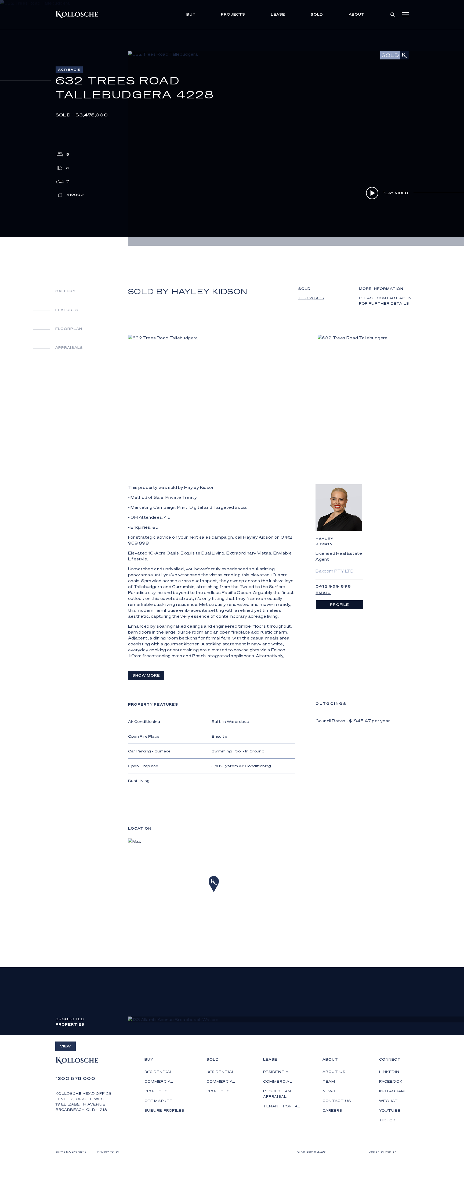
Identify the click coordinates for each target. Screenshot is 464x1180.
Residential (220, 1072)
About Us (334, 1072)
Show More (146, 675)
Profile (339, 605)
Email (323, 593)
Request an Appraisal (277, 1094)
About (357, 14)
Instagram (392, 1091)
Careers (332, 1110)
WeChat (388, 1101)
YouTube (389, 1110)
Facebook (391, 1081)
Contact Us (336, 1101)
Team (328, 1081)
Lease (278, 14)
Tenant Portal (282, 1106)
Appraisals (69, 348)
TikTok (387, 1120)
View (65, 1046)
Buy (190, 14)
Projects (233, 14)
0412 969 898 (333, 586)
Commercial (221, 1081)
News (328, 1091)
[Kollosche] (77, 14)
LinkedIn (389, 1072)
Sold (317, 14)
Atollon (391, 1151)
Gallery (65, 291)
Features (67, 310)
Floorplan (68, 329)
